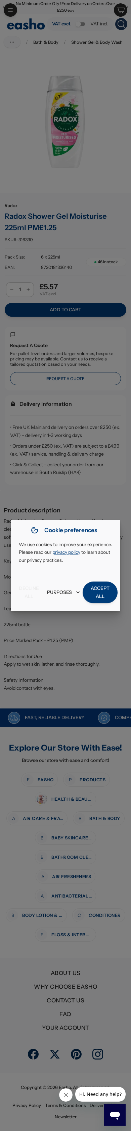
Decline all (29, 592)
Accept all (100, 592)
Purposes (59, 592)
